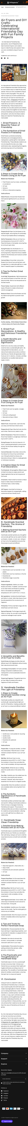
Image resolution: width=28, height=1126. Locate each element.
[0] (26, 2)
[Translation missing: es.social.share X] (5, 58)
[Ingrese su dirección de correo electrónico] (25, 1079)
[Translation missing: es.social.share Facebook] (2, 58)
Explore (4, 1064)
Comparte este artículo (9, 55)
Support (4, 1059)
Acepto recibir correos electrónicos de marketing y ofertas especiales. (14, 1083)
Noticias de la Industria (10, 7)
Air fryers (11, 661)
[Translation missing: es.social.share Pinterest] (8, 58)
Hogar (2, 7)
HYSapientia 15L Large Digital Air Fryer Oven (13, 1022)
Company (4, 1053)
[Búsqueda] (23, 2)
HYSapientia (14, 99)
